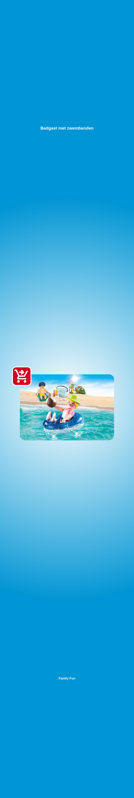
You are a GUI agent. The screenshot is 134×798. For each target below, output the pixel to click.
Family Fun (67, 678)
